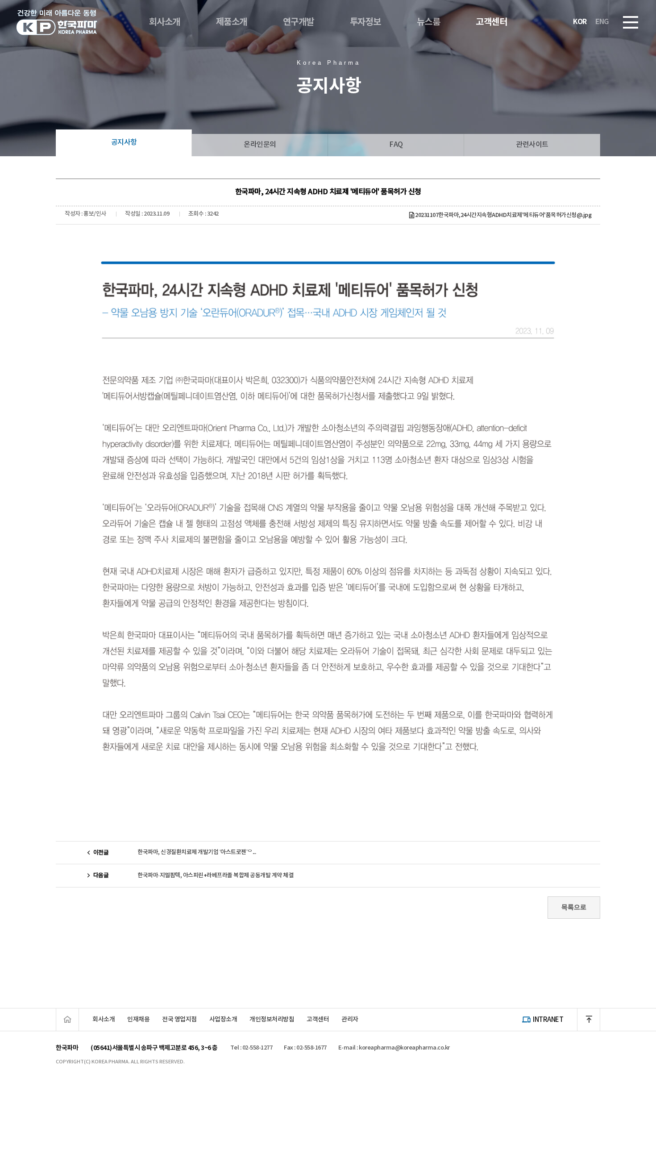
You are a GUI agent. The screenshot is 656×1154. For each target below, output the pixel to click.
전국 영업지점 (179, 1019)
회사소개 (103, 1019)
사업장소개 (223, 1019)
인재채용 (138, 1019)
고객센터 (318, 1019)
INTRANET (548, 1019)
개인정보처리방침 (271, 1019)
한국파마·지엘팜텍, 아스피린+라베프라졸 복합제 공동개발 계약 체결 (215, 875)
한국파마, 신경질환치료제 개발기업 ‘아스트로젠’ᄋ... (196, 852)
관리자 (349, 1019)
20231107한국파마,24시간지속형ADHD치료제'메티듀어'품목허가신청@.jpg (503, 214)
